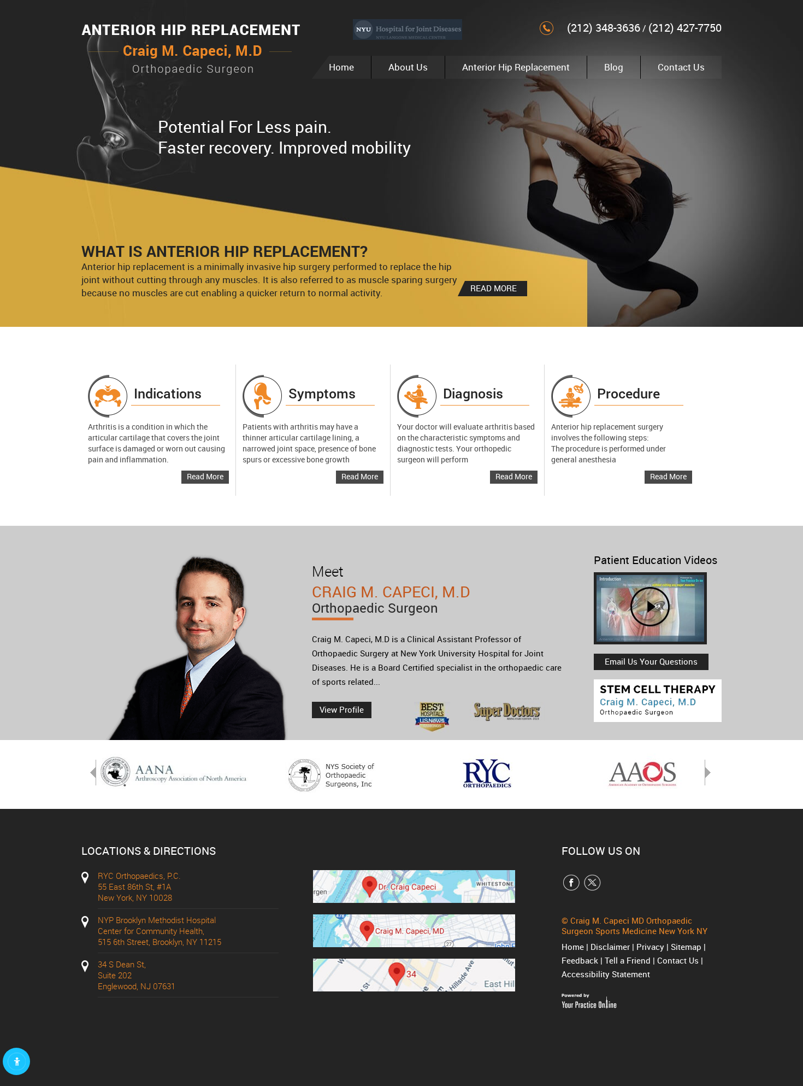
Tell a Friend (628, 960)
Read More (205, 476)
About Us (408, 67)
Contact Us (681, 67)
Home (341, 67)
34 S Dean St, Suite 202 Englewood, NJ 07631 (136, 975)
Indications (168, 393)
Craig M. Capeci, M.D (391, 600)
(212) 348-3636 (603, 27)
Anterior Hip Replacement (516, 67)
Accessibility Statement (606, 973)
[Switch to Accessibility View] (16, 1061)
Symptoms (322, 393)
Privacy (650, 946)
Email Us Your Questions (651, 661)
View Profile (342, 709)
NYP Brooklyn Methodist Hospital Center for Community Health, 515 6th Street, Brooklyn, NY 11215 (159, 930)
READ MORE (493, 288)
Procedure (628, 393)
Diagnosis (473, 393)
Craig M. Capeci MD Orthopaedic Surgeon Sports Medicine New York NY (634, 925)
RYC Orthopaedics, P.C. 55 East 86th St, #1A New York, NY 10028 (139, 886)
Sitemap (686, 946)
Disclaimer (610, 946)
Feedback (580, 960)
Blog (613, 67)
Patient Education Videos (655, 560)
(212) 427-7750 (685, 27)
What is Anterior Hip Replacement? (224, 250)
